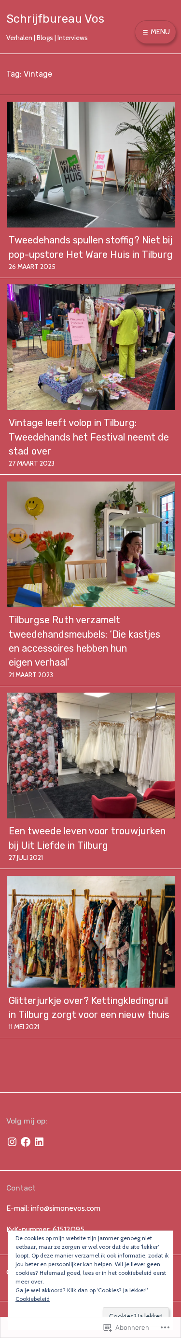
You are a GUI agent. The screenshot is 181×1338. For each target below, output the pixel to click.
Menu (159, 31)
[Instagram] (12, 1142)
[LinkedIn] (39, 1142)
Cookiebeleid (32, 1298)
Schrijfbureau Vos (55, 19)
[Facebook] (25, 1142)
